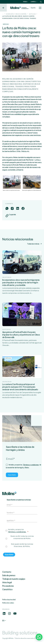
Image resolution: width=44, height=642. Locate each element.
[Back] (3, 8)
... (2, 14)
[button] (39, 637)
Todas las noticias (33, 244)
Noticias (32, 14)
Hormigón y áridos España (16, 14)
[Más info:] (4, 615)
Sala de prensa (8, 575)
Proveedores (8, 586)
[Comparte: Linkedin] (17, 208)
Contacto (6, 572)
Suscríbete (12, 475)
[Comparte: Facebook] (23, 208)
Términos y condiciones (31, 465)
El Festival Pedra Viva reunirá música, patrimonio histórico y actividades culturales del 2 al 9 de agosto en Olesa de (22, 342)
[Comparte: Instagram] (12, 208)
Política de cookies (8, 603)
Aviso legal (7, 582)
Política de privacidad (8, 599)
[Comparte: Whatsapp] (7, 208)
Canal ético (7, 589)
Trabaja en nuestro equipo (13, 579)
